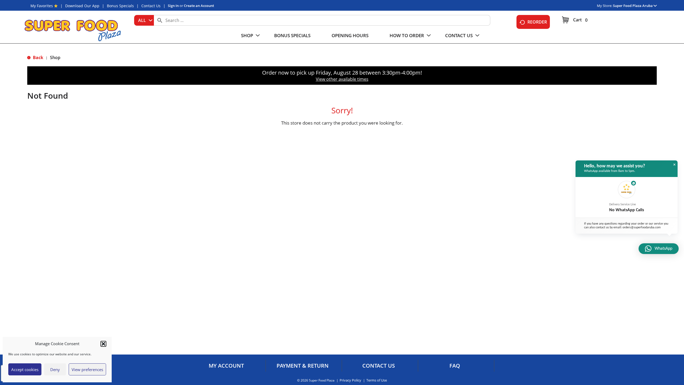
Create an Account (199, 5)
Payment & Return (303, 366)
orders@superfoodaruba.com (642, 227)
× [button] (674, 164)
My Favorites (41, 5)
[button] (103, 343)
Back (37, 57)
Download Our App (82, 5)
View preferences (87, 369)
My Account (226, 366)
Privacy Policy (350, 380)
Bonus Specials (120, 5)
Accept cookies (24, 369)
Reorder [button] (537, 22)
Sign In (173, 5)
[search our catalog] (160, 20)
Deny (55, 369)
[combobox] (144, 20)
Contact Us (151, 5)
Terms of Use (376, 380)
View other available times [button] (342, 79)
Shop (55, 57)
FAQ (454, 366)
